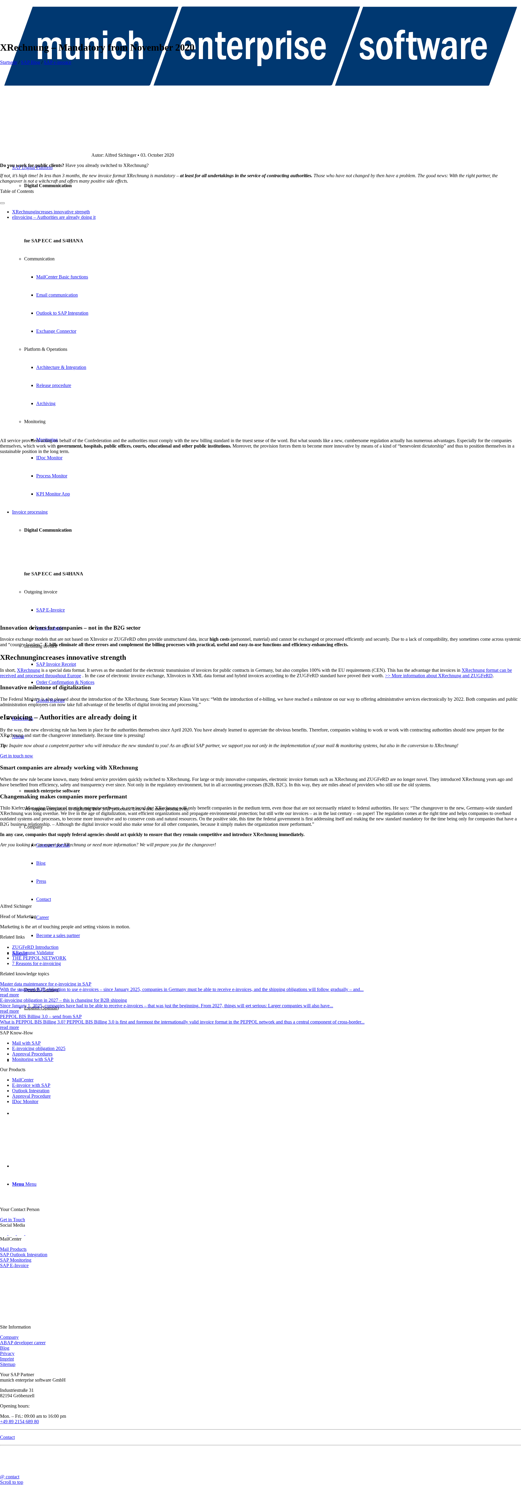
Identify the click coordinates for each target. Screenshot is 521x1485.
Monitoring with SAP (32, 1059)
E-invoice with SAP (31, 1085)
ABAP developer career (23, 1342)
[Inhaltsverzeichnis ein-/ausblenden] (2, 203)
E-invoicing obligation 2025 (38, 1048)
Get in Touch (12, 1219)
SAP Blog (30, 62)
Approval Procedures (32, 1053)
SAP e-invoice (57, 62)
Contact (7, 1437)
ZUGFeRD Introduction (35, 947)
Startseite (8, 62)
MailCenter (22, 1079)
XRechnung (28, 670)
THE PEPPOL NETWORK (39, 958)
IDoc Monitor (25, 1101)
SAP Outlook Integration (23, 1254)
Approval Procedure (31, 1096)
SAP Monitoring (15, 1260)
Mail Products (13, 1249)
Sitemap (7, 1364)
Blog (4, 1348)
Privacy (7, 1353)
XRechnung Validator (33, 952)
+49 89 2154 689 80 (19, 1421)
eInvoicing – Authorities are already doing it (54, 217)
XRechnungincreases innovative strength (51, 211)
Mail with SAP (26, 1043)
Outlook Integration (30, 1090)
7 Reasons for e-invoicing (36, 963)
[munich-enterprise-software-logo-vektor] (260, 91)
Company (9, 1337)
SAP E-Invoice (14, 1265)
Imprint (7, 1358)
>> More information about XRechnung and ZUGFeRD (439, 675)
